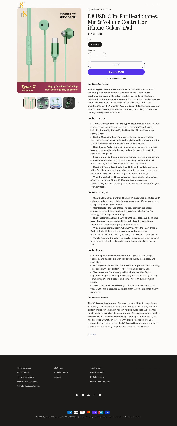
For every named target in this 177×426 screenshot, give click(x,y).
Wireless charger (61, 372)
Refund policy (87, 417)
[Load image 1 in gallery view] (29, 103)
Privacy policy (101, 417)
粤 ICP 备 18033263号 (70, 417)
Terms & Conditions (25, 377)
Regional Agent (96, 372)
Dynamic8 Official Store (52, 417)
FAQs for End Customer (100, 381)
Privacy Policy (23, 372)
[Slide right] (78, 103)
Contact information (133, 417)
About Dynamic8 (24, 368)
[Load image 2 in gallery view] (42, 103)
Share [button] (93, 334)
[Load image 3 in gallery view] (56, 103)
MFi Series (58, 368)
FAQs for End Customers (27, 381)
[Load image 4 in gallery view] (69, 103)
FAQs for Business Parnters (28, 386)
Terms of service (116, 417)
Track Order (95, 368)
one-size (95, 44)
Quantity (91, 50)
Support (57, 377)
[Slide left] (20, 103)
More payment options (116, 78)
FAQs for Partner (97, 377)
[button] (41, 4)
